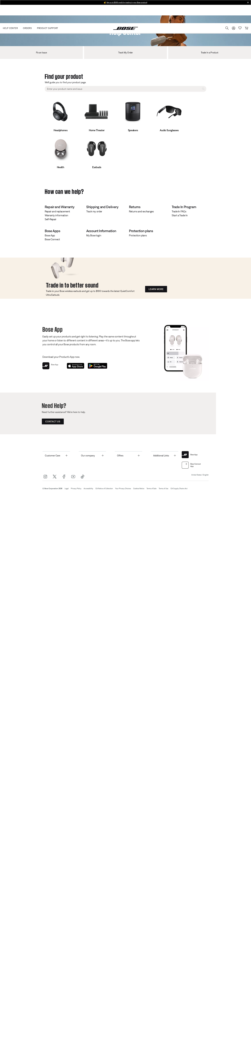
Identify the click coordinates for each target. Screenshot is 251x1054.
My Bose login (93, 235)
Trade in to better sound (72, 284)
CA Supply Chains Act (179, 489)
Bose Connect (52, 239)
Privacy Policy (76, 489)
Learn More (156, 289)
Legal (67, 489)
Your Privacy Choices (123, 489)
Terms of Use (163, 489)
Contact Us (52, 421)
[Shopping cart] (246, 28)
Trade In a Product (209, 52)
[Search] (227, 28)
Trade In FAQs (179, 211)
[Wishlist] (240, 28)
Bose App (50, 235)
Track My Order (125, 52)
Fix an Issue (41, 52)
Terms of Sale (151, 489)
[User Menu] (233, 28)
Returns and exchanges (141, 211)
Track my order (94, 211)
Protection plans (138, 235)
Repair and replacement (57, 211)
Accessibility (88, 489)
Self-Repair (50, 219)
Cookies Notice (138, 489)
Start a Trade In (180, 215)
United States (196, 475)
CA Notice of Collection (104, 489)
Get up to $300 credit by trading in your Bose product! (126, 2)
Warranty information (56, 215)
